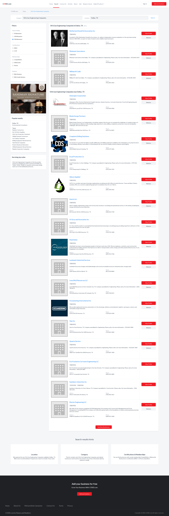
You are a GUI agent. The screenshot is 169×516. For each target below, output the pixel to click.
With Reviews (18, 74)
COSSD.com (14, 11)
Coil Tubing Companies (18, 138)
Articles (70, 4)
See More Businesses (104, 427)
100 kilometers (18, 36)
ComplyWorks (18, 59)
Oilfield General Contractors (20, 136)
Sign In (145, 4)
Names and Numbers (23, 513)
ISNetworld (17, 62)
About (76, 4)
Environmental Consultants (19, 125)
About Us (17, 506)
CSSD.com (7, 4)
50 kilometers (18, 33)
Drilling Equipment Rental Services (21, 140)
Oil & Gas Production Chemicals (21, 134)
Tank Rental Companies (18, 142)
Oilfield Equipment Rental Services (21, 147)
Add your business (159, 4)
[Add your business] (84, 492)
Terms (61, 506)
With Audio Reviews (19, 77)
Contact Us (63, 4)
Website (148, 37)
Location (86, 18)
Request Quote (87, 4)
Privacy (70, 506)
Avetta (16, 65)
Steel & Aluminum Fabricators (20, 145)
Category (18, 18)
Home (51, 4)
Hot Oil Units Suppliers (18, 132)
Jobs (80, 4)
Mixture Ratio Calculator (33, 506)
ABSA (15, 48)
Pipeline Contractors (18, 130)
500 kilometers (18, 39)
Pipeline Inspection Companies (20, 149)
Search (56, 4)
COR (15, 51)
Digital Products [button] (98, 4)
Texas (24, 11)
